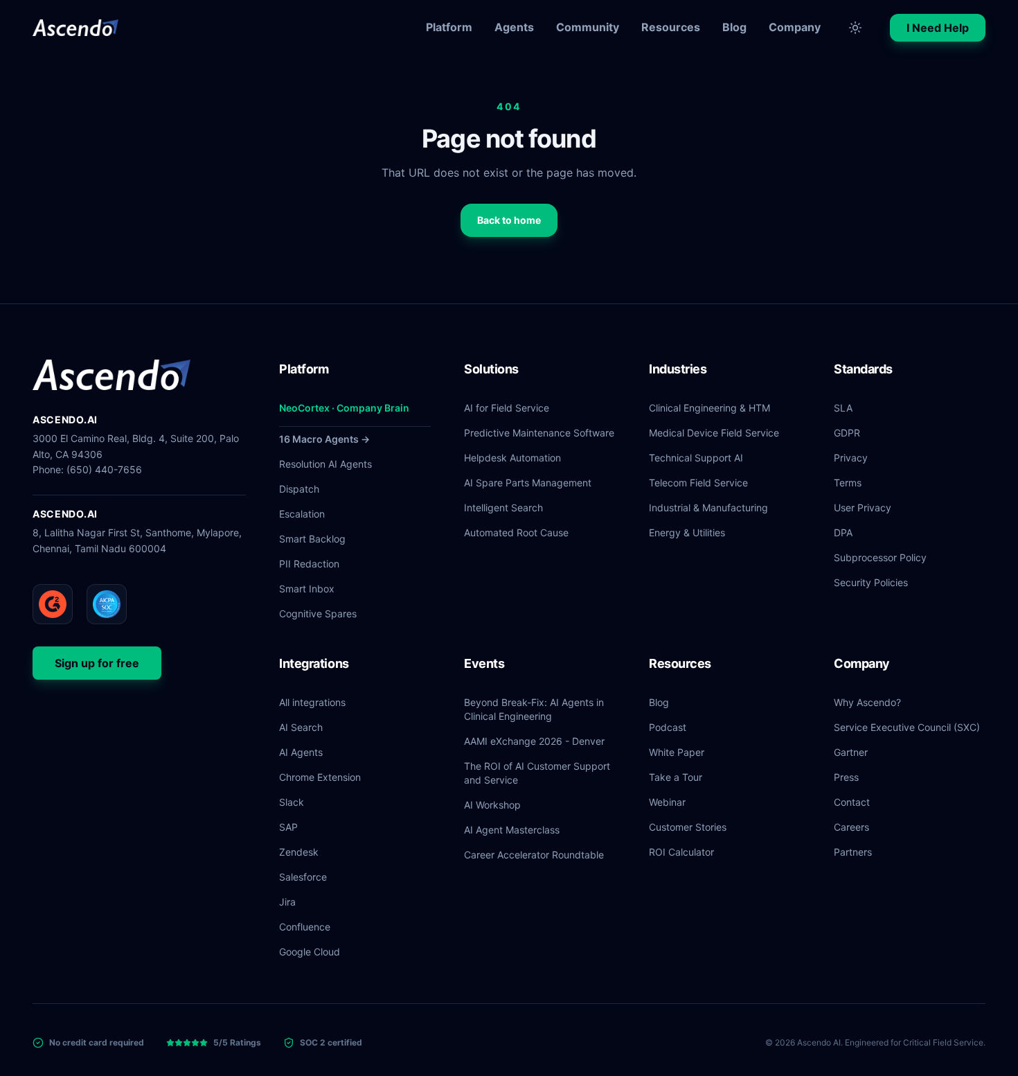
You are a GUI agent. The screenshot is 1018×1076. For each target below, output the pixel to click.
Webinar (667, 802)
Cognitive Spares (318, 613)
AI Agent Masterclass (512, 830)
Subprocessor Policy (880, 557)
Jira (287, 902)
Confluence (304, 927)
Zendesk (299, 852)
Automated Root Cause (516, 532)
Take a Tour (675, 777)
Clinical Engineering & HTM (709, 408)
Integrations (314, 663)
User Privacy (862, 507)
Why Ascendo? (867, 702)
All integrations (312, 702)
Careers (851, 827)
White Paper (676, 752)
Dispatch (299, 489)
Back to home (509, 220)
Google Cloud (309, 952)
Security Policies (871, 582)
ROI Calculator (681, 852)
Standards (863, 369)
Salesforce (303, 877)
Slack (291, 802)
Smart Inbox (306, 588)
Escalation (302, 514)
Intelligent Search (503, 507)
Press (846, 777)
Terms (847, 482)
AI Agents (301, 752)
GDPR (847, 433)
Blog (734, 27)
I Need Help (938, 28)
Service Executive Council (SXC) (907, 727)
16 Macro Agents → (324, 439)
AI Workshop (492, 805)
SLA (843, 408)
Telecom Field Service (698, 482)
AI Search (301, 727)
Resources (670, 27)
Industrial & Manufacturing (708, 507)
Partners (853, 852)
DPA (843, 532)
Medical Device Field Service (714, 433)
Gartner (851, 752)
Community (587, 27)
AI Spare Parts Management (527, 482)
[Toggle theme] (855, 27)
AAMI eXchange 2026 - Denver (534, 741)
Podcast (667, 727)
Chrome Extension (320, 777)
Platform (449, 27)
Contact (852, 802)
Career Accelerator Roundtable (534, 855)
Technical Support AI (696, 458)
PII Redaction (309, 564)
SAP (288, 827)
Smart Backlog (312, 539)
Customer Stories (687, 827)
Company (795, 27)
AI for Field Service (506, 408)
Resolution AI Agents (325, 464)
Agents (514, 27)
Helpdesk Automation (512, 458)
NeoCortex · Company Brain (344, 408)
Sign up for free (97, 663)
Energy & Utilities (687, 532)
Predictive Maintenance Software (539, 433)
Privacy (851, 458)
